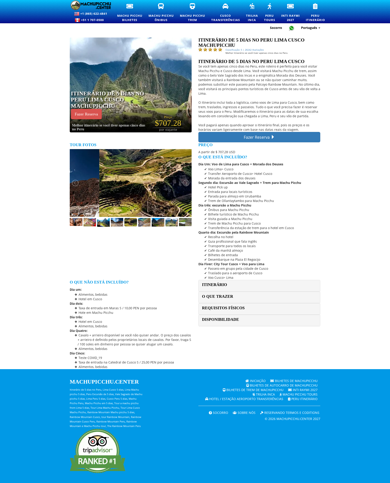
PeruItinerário (315, 12)
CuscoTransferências (225, 12)
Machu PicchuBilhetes (130, 12)
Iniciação (257, 381)
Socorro (276, 28)
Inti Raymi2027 (290, 12)
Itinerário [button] (214, 284)
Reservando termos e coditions (291, 412)
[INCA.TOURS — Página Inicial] (88, 5)
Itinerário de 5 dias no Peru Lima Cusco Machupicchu (107, 99)
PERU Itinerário (304, 399)
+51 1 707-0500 (93, 20)
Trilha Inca (265, 394)
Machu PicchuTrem (193, 12)
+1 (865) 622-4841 (93, 14)
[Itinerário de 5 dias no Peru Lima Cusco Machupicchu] (142, 84)
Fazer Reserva (86, 114)
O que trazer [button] (217, 296)
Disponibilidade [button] (220, 319)
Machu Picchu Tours (300, 394)
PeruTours (270, 12)
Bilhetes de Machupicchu (296, 381)
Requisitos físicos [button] (223, 308)
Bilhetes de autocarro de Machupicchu (283, 385)
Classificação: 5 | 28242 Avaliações (244, 49)
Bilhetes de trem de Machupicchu (254, 390)
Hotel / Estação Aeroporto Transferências (245, 399)
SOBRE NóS (246, 412)
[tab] (259, 285)
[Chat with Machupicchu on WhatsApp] (291, 28)
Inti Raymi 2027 (305, 390)
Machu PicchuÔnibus (161, 12)
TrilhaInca (252, 12)
